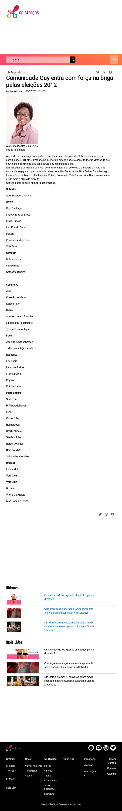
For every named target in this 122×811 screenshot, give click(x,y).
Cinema (48, 770)
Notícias (10, 759)
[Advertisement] (83, 27)
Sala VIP (11, 787)
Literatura (49, 794)
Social (28, 759)
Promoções (88, 759)
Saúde (28, 775)
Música (47, 766)
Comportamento (33, 766)
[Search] (72, 59)
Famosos (10, 766)
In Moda (10, 779)
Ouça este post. (19, 72)
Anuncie (111, 773)
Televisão (11, 770)
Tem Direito (31, 770)
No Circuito (50, 759)
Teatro (47, 775)
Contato (111, 768)
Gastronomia (50, 780)
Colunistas (68, 759)
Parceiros (87, 765)
